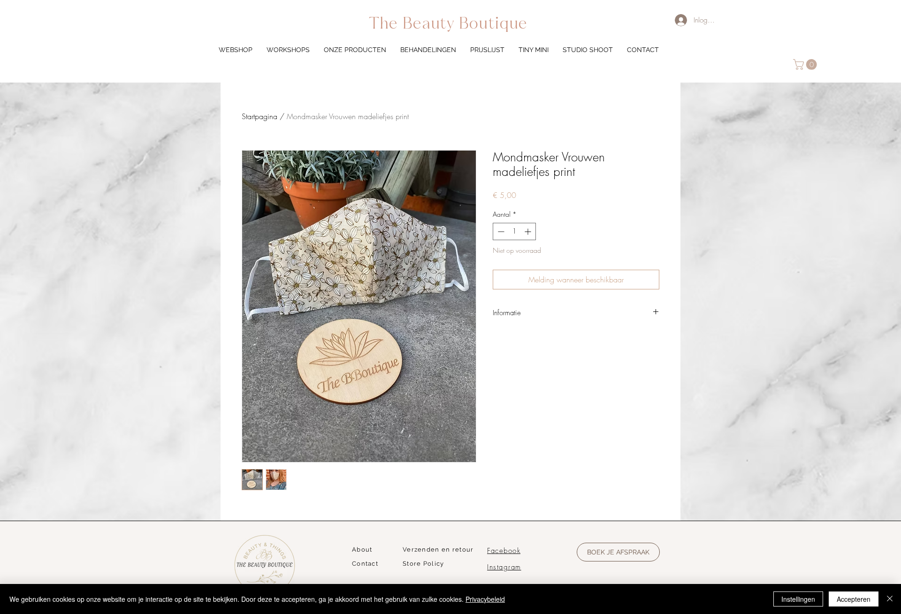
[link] (806, 64)
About (362, 549)
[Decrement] (500, 231)
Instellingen (798, 599)
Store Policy (423, 563)
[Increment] (528, 231)
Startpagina (259, 116)
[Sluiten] (889, 598)
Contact (365, 563)
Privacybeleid (485, 599)
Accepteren (853, 599)
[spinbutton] (514, 231)
